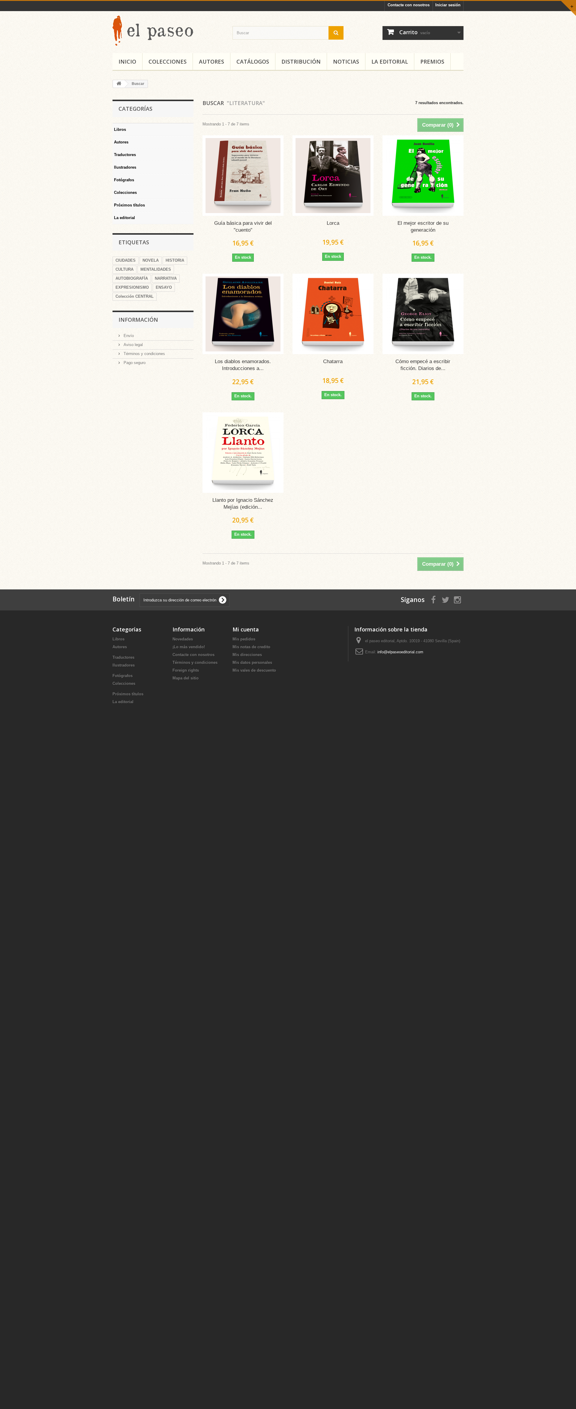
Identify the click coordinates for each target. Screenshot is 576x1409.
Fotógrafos (124, 180)
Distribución (301, 61)
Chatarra (333, 361)
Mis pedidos (243, 639)
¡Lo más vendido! (188, 647)
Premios (432, 61)
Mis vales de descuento (254, 670)
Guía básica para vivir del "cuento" (243, 226)
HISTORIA (175, 260)
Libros (120, 129)
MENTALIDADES (155, 269)
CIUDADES (126, 260)
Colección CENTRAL (135, 296)
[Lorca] (333, 175)
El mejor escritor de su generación (423, 226)
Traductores (125, 154)
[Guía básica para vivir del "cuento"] (243, 175)
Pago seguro (134, 362)
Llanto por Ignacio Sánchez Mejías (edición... (242, 503)
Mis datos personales (252, 662)
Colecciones (167, 61)
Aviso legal (132, 344)
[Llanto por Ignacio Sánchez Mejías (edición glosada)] (243, 452)
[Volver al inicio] (118, 84)
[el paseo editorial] (168, 31)
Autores (211, 61)
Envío (128, 335)
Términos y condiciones (143, 353)
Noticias (346, 61)
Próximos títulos (129, 205)
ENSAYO (164, 287)
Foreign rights (185, 670)
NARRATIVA (166, 278)
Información (138, 319)
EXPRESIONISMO (132, 287)
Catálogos (252, 61)
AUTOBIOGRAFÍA (132, 278)
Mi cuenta (245, 629)
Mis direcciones (247, 654)
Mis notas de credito (251, 647)
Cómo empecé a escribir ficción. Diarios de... (422, 365)
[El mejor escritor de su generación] (423, 175)
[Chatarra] (333, 313)
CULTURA (125, 269)
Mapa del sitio (185, 678)
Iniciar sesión (447, 5)
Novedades (182, 639)
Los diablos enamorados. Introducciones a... (243, 365)
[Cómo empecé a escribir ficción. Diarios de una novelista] (423, 313)
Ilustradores (125, 167)
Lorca (333, 223)
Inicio (127, 61)
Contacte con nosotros (409, 5)
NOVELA (150, 260)
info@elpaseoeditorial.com (400, 652)
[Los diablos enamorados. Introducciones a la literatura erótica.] (243, 313)
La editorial (389, 61)
